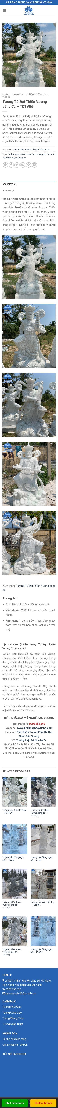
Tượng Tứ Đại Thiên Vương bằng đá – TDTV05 (11, 905)
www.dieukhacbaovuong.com (34, 728)
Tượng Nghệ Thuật (12, 1024)
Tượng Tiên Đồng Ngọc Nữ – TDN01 (42, 950)
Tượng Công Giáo (12, 1012)
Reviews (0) (8, 190)
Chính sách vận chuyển (15, 1044)
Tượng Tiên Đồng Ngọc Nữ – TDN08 (13, 858)
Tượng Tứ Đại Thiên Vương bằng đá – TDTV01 (40, 813)
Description (9, 184)
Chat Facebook (14, 1103)
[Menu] (4, 10)
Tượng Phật (18, 94)
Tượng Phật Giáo (11, 1006)
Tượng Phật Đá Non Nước (31, 740)
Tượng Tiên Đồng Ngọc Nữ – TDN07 (42, 858)
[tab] (29, 184)
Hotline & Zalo (43, 1103)
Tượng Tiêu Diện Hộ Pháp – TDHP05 (43, 903)
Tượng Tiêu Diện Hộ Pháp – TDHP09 (14, 811)
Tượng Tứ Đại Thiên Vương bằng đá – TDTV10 (11, 952)
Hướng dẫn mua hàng (14, 1039)
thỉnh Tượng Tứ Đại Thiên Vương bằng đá (27, 154)
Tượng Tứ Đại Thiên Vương (37, 149)
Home (5, 94)
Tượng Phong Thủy (13, 1018)
